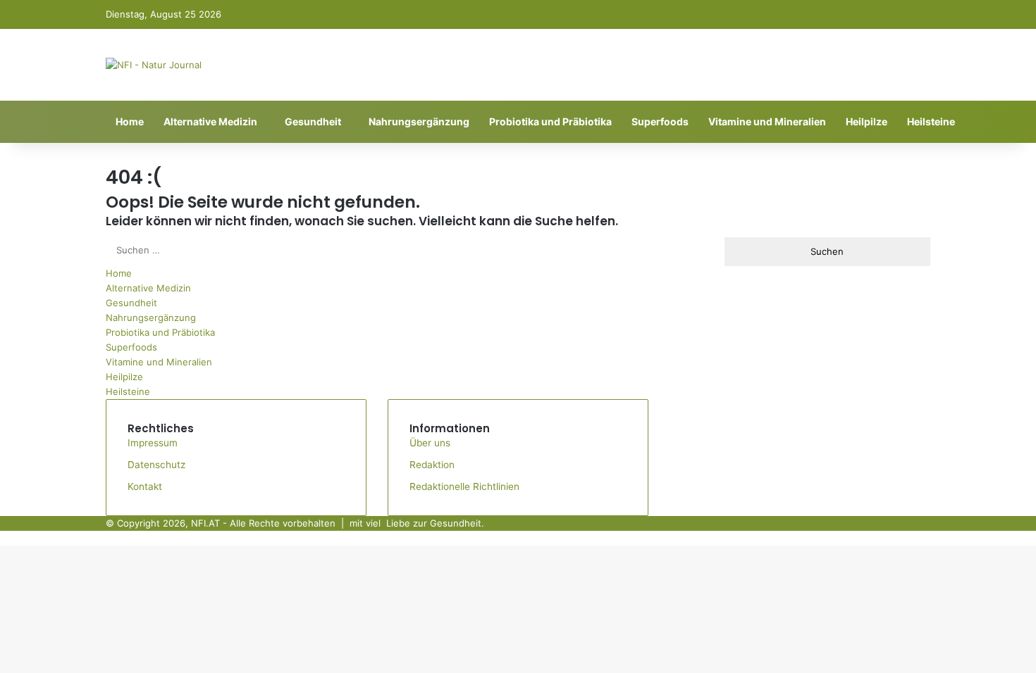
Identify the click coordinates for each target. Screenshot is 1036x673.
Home (130, 121)
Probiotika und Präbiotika (550, 121)
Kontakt (145, 486)
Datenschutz (156, 464)
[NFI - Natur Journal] (154, 65)
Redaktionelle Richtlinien (464, 486)
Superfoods (660, 121)
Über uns (429, 442)
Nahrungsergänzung (419, 121)
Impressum (153, 442)
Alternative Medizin (210, 121)
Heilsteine (931, 121)
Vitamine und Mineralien (767, 121)
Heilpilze (866, 121)
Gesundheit (313, 121)
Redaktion (432, 464)
